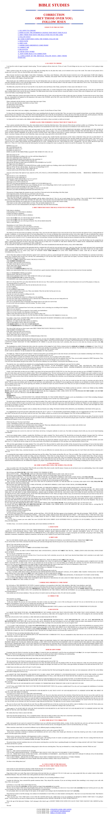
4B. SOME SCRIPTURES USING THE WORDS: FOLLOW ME (38, 39)
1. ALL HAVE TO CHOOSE (27, 30)
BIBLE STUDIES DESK (58, 813)
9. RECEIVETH (23, 49)
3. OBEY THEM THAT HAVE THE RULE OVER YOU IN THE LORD (40, 35)
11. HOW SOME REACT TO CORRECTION (32, 54)
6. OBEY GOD (22, 43)
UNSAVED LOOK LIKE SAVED (60, 809)
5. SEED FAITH (23, 41)
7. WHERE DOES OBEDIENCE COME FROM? (33, 45)
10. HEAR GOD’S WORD (26, 51)
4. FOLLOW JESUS (24, 37)
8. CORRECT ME (23, 47)
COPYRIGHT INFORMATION (60, 811)
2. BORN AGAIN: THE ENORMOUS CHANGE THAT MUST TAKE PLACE (42, 32)
